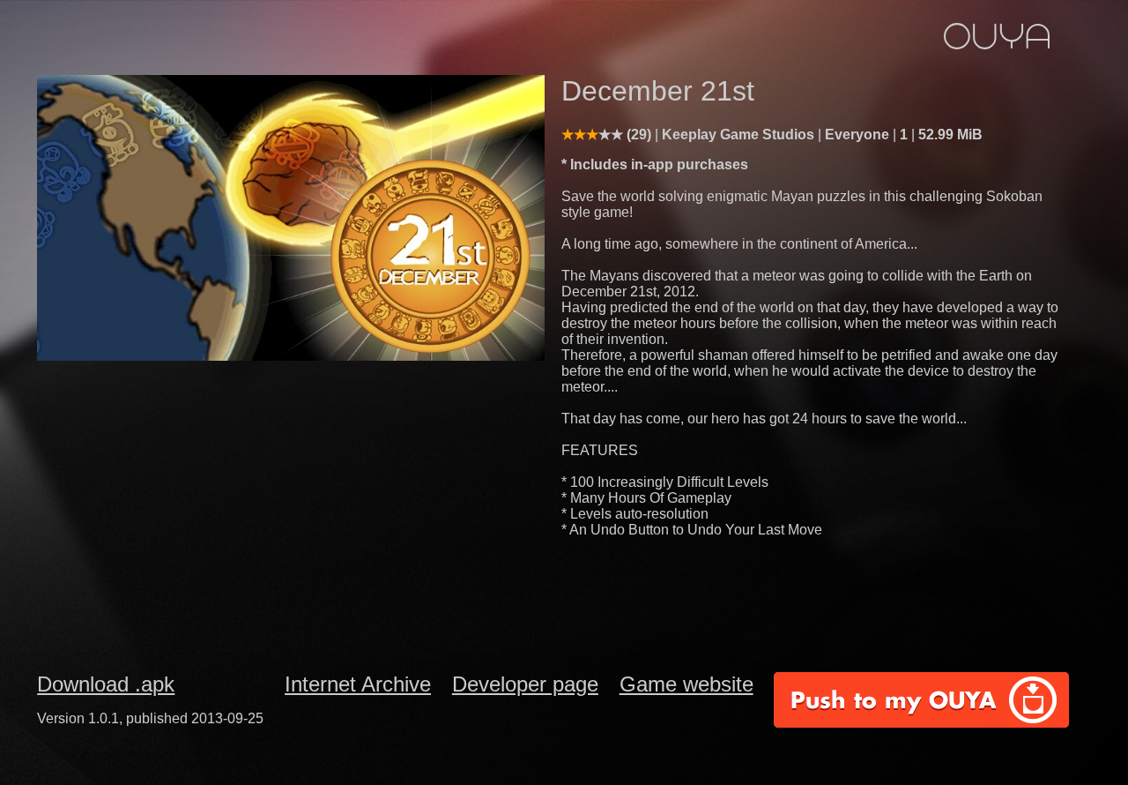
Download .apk (105, 684)
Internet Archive (358, 684)
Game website (686, 684)
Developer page (525, 684)
